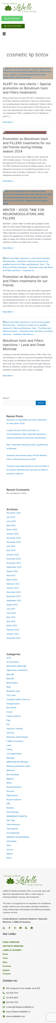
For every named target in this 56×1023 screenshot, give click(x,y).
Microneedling (13, 774)
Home (5, 954)
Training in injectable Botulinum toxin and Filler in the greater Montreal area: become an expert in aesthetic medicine (28, 470)
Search (6, 398)
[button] (4, 34)
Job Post (10, 733)
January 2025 (13, 534)
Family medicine (14, 716)
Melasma (10, 770)
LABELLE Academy (15, 741)
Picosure (10, 791)
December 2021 (13, 638)
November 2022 (14, 596)
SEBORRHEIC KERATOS (17, 816)
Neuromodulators (14, 787)
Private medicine (14, 799)
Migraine (10, 779)
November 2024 (14, 542)
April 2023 (11, 575)
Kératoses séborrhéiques (17, 737)
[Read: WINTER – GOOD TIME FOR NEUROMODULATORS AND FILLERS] (28, 197)
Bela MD (10, 674)
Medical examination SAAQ (18, 766)
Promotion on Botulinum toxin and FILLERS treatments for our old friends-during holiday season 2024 (27, 145)
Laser (9, 745)
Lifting (9, 749)
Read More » (8, 122)
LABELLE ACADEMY (12, 950)
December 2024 (14, 538)
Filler (9, 720)
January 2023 (13, 588)
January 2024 (13, 555)
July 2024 (11, 546)
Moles (9, 783)
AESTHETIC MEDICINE (16, 666)
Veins (9, 845)
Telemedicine (12, 829)
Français (7, 974)
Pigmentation (12, 795)
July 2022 (11, 609)
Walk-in (10, 854)
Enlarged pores (13, 704)
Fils (8, 724)
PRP (8, 804)
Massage (10, 758)
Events (10, 712)
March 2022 (12, 625)
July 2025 (11, 517)
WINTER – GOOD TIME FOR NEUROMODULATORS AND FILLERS (23, 214)
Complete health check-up (18, 699)
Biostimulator (12, 683)
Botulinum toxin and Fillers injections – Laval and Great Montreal (24, 345)
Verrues (10, 849)
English (6, 970)
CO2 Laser (11, 695)
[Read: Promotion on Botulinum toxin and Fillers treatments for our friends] (28, 264)
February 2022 (13, 630)
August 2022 (12, 605)
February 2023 (13, 584)
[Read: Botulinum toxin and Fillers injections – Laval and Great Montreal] (28, 328)
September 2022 (14, 600)
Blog (8, 687)
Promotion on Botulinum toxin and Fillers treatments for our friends (25, 281)
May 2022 (11, 617)
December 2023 (14, 559)
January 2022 (13, 634)
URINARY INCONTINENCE (18, 837)
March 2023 (12, 580)
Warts (9, 858)
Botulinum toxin (13, 691)
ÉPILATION (11, 708)
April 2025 (11, 525)
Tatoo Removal (13, 824)
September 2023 (14, 567)
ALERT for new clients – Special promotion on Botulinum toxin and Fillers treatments (27, 88)
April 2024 (11, 550)
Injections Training (14, 728)
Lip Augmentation (14, 754)
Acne (9, 658)
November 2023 (14, 563)
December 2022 (14, 592)
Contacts (7, 966)
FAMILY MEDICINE (11, 942)
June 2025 (11, 521)
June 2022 (11, 613)
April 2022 (11, 621)
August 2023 (12, 571)
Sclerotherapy (13, 812)
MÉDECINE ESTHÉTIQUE (17, 762)
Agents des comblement (17, 670)
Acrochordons (13, 662)
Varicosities (11, 841)
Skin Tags (11, 820)
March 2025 (12, 529)
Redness (10, 808)
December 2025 (14, 513)
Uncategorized (13, 833)
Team (5, 958)
